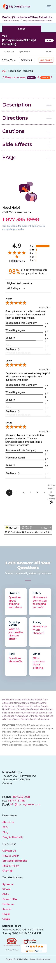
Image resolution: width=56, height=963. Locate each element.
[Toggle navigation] (49, 6)
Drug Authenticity (12, 837)
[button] (28, 104)
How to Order (10, 855)
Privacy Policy (10, 865)
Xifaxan (6, 889)
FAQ (5, 827)
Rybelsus (7, 884)
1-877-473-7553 (17, 800)
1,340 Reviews (17, 261)
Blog (5, 832)
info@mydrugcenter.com (25, 804)
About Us (8, 822)
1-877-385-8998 (20, 796)
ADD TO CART (46, 60)
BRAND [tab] (22, 29)
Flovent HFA (9, 899)
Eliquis (6, 914)
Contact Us (9, 850)
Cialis (5, 894)
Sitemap (7, 870)
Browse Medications (14, 860)
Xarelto (6, 909)
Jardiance (8, 904)
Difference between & (27, 77)
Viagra (6, 919)
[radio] (40, 246)
